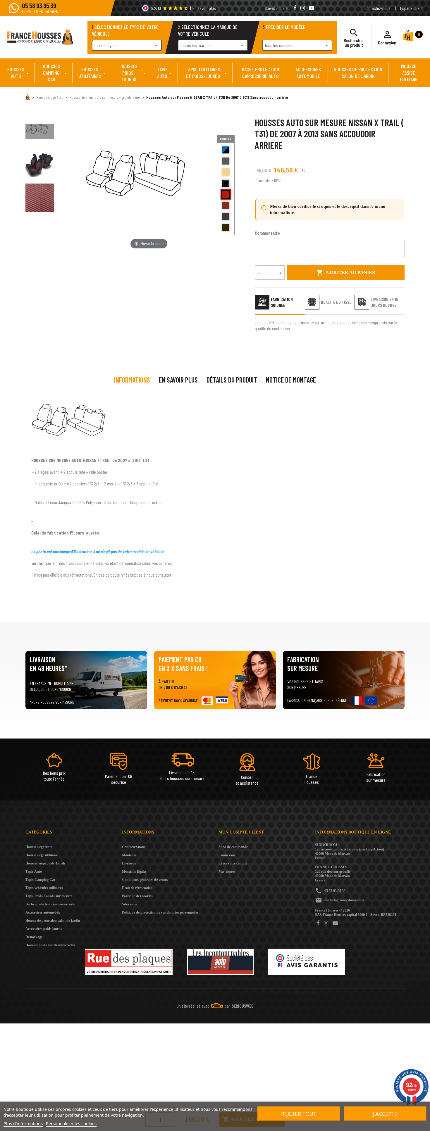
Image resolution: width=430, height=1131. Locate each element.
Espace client (411, 8)
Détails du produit (232, 380)
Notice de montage (291, 380)
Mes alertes (227, 871)
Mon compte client (241, 832)
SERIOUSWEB (243, 1006)
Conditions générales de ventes (145, 880)
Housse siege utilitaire (41, 855)
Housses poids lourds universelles (50, 945)
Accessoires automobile (42, 912)
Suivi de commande (233, 847)
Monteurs (129, 855)
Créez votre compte (233, 863)
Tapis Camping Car (40, 880)
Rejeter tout (298, 1113)
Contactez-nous (377, 8)
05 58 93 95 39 (334, 891)
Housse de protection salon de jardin (52, 921)
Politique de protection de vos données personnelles (160, 912)
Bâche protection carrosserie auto (50, 904)
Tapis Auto (33, 871)
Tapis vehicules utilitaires (44, 888)
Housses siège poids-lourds (45, 863)
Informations (132, 380)
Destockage (33, 937)
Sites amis (129, 904)
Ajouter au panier (346, 272)
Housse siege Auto (38, 847)
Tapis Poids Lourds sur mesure (48, 896)
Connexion (227, 855)
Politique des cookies (137, 896)
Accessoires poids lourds (43, 929)
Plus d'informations (23, 1123)
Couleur (225, 139)
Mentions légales (134, 871)
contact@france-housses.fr (344, 900)
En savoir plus (204, 8)
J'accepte (385, 1113)
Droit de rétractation (137, 888)
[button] (387, 37)
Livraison (129, 863)
